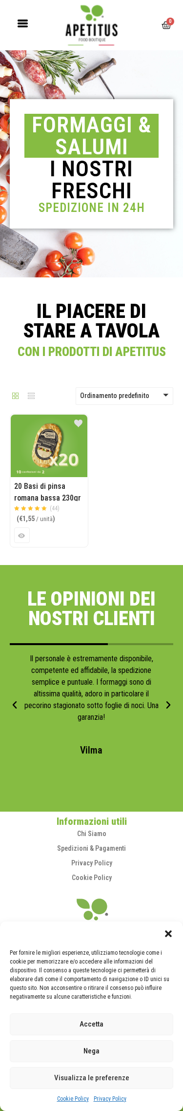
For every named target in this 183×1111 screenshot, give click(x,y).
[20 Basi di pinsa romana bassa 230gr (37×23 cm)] (49, 420)
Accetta (91, 1024)
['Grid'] (15, 396)
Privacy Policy (110, 1098)
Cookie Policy (73, 1098)
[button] (168, 934)
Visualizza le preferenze (91, 1077)
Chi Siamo (91, 834)
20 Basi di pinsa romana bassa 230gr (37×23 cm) (47, 498)
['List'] (31, 396)
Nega (91, 1051)
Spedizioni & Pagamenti (91, 848)
